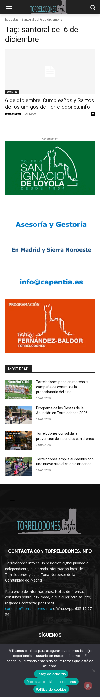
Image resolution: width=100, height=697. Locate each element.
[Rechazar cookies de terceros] (93, 670)
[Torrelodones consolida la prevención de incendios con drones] (18, 440)
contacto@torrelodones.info (28, 608)
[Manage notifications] (88, 686)
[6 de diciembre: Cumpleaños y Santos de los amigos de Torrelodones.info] (50, 71)
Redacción (13, 113)
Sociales (12, 91)
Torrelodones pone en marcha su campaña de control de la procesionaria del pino (62, 387)
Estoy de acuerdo (51, 674)
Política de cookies (51, 689)
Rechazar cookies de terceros (51, 682)
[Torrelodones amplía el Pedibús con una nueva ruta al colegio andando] (18, 466)
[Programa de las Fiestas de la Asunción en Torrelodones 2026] (18, 415)
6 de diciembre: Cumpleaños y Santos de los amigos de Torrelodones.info (49, 103)
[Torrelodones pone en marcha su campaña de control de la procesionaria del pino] (18, 389)
